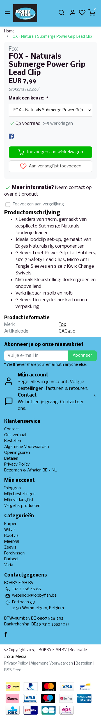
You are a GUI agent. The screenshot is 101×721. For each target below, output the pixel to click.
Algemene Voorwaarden (26, 447)
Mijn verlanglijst (18, 500)
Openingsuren (17, 452)
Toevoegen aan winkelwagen (54, 152)
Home (9, 31)
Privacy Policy (17, 464)
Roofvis (11, 535)
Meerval (11, 541)
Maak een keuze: (28, 98)
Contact (11, 429)
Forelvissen (14, 553)
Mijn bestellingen (20, 494)
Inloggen (12, 488)
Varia (8, 565)
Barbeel (11, 559)
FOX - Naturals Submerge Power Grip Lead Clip (51, 37)
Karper (10, 524)
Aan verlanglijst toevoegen (54, 166)
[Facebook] (11, 136)
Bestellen (12, 441)
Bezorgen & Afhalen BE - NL (30, 470)
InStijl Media (15, 657)
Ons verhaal (15, 435)
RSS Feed (12, 670)
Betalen (11, 458)
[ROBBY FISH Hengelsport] (25, 13)
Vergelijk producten (22, 506)
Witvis (9, 530)
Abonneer (82, 355)
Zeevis (10, 547)
